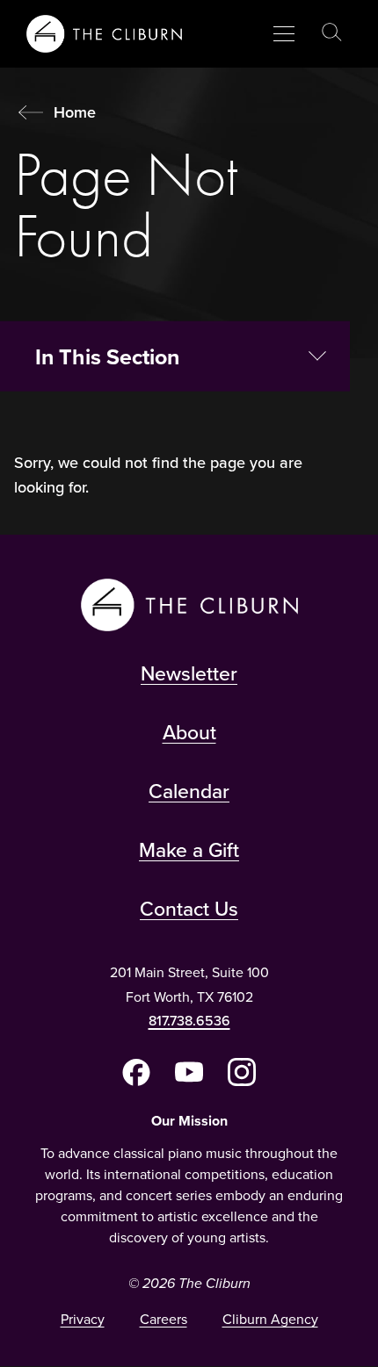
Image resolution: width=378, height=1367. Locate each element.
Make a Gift (189, 849)
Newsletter (189, 672)
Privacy (83, 1318)
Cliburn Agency (270, 1318)
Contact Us (189, 908)
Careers (163, 1318)
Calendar (189, 790)
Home (75, 112)
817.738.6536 (189, 1020)
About (189, 731)
